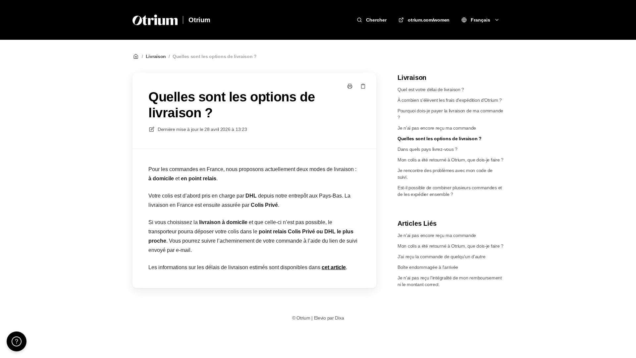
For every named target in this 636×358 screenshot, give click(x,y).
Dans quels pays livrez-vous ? (427, 149)
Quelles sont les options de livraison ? (215, 56)
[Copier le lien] (363, 86)
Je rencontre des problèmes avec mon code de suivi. (445, 174)
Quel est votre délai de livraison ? (431, 89)
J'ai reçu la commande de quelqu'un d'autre (441, 256)
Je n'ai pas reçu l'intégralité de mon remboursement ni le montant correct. (450, 281)
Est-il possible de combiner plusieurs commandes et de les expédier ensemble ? (450, 191)
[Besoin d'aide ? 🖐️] (16, 341)
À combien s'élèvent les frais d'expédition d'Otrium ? (450, 100)
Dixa (339, 318)
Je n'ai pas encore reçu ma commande (437, 128)
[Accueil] (155, 20)
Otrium (199, 20)
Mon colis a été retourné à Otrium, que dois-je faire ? (451, 159)
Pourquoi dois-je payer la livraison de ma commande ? (450, 114)
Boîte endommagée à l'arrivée (428, 267)
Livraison (156, 56)
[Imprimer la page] (349, 86)
